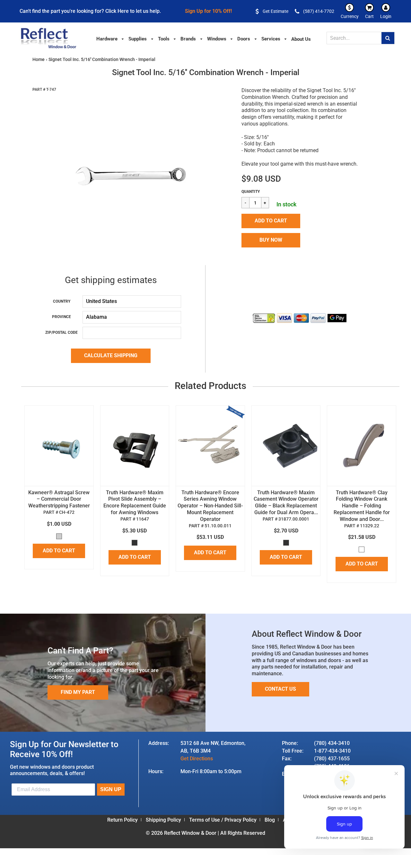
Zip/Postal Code (61, 332)
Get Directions (196, 759)
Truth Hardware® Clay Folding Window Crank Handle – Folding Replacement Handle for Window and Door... (362, 505)
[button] (270, 221)
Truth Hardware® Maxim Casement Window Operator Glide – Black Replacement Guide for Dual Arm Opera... (286, 502)
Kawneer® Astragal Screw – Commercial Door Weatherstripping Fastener (59, 499)
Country (61, 301)
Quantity (250, 191)
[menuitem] (110, 38)
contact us (280, 689)
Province (61, 317)
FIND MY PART (78, 692)
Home (38, 59)
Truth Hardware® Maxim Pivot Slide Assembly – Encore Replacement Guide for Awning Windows (134, 502)
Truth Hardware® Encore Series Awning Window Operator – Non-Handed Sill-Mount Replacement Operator (210, 505)
